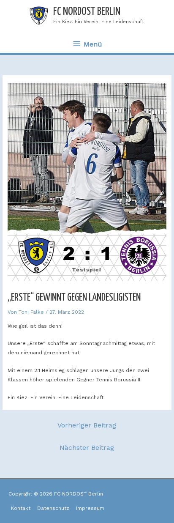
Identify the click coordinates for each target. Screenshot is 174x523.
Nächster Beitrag (87, 448)
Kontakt (20, 508)
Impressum (90, 508)
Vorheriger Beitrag (86, 425)
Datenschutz (53, 508)
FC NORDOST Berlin (86, 11)
